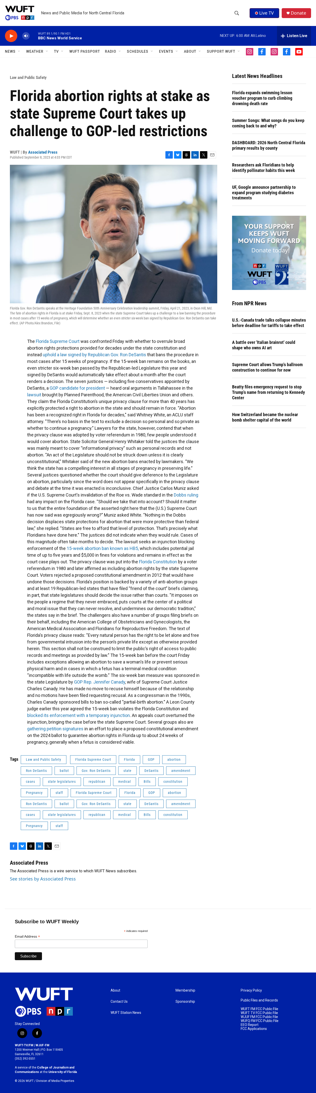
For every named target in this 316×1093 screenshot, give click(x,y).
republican (97, 782)
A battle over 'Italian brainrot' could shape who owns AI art (263, 345)
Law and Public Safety (28, 77)
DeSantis (151, 771)
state (127, 771)
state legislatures (62, 782)
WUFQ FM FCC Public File (259, 1021)
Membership (185, 990)
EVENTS (166, 51)
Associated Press (43, 152)
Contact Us (119, 1001)
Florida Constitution (158, 561)
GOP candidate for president (77, 388)
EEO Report (249, 1025)
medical (124, 782)
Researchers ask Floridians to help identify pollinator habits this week (263, 167)
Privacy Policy (251, 990)
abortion (174, 759)
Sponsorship (185, 1001)
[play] (11, 36)
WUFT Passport (84, 51)
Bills (147, 782)
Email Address (27, 936)
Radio (110, 51)
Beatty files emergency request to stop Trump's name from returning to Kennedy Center (268, 392)
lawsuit (34, 394)
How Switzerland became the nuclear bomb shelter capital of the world (265, 417)
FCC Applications (254, 1029)
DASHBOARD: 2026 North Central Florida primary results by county (268, 145)
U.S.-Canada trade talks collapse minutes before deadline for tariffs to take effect (269, 322)
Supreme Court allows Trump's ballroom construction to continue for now (267, 367)
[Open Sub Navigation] (19, 51)
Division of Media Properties (55, 1081)
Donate (298, 13)
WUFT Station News (126, 1013)
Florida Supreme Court (57, 341)
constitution (172, 782)
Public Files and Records (259, 1000)
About (115, 990)
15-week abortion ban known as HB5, (103, 548)
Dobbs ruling (186, 495)
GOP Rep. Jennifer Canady (99, 682)
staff (59, 793)
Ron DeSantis (36, 771)
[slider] (34, 35)
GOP (151, 759)
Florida (129, 759)
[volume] (26, 36)
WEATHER (34, 51)
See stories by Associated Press (43, 879)
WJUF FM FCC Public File (259, 1017)
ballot (64, 771)
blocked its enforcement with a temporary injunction (78, 715)
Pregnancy (34, 793)
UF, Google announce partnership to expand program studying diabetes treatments (264, 193)
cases (30, 782)
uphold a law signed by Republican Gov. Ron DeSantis (94, 354)
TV (56, 51)
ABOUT (190, 51)
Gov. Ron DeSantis (96, 771)
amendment (180, 771)
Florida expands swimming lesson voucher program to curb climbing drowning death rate (262, 98)
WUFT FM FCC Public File (259, 1009)
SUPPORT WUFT (221, 51)
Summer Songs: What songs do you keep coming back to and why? (268, 123)
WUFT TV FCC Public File (259, 1013)
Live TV (266, 13)
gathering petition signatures (55, 728)
